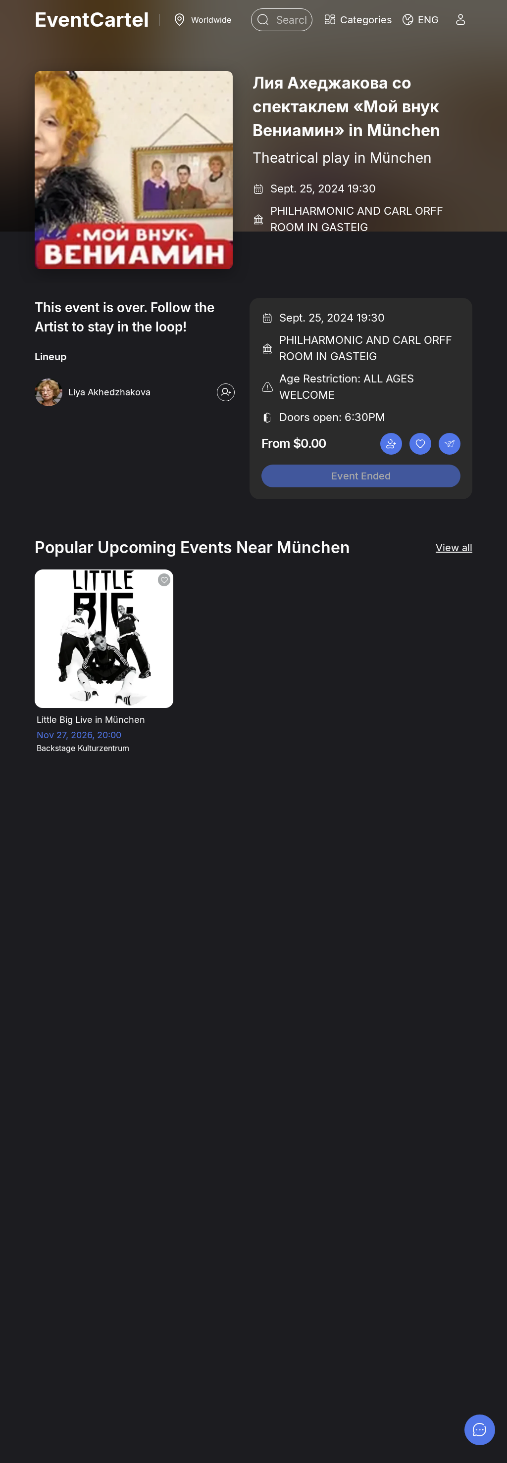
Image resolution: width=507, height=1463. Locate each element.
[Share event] (449, 444)
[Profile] (460, 20)
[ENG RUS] (420, 20)
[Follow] (226, 392)
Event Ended (361, 476)
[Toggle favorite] (420, 444)
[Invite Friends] (391, 444)
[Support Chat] (479, 1430)
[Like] (164, 579)
